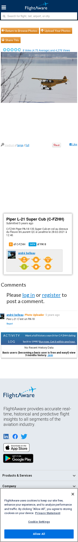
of (38, 244)
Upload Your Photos (57, 30)
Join (50, 355)
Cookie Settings (39, 521)
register (51, 295)
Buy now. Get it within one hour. (57, 341)
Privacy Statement (47, 513)
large (20, 145)
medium (10, 145)
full (27, 145)
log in (28, 295)
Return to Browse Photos (21, 30)
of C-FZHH (17, 244)
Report (9, 323)
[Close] (73, 494)
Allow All (39, 534)
